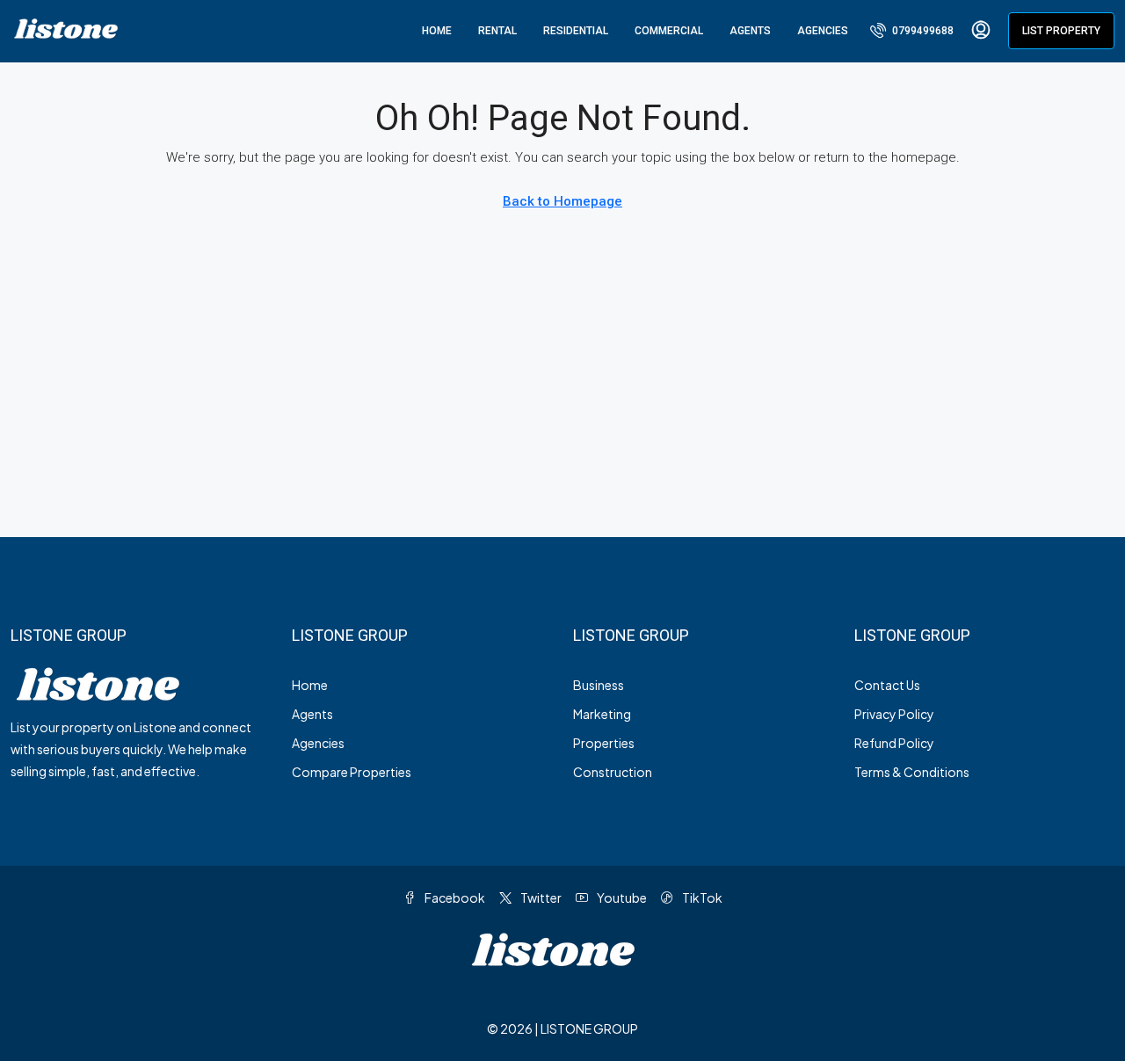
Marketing (602, 714)
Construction (612, 772)
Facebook (454, 897)
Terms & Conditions (911, 772)
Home (437, 31)
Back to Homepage (562, 201)
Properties (604, 743)
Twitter (540, 897)
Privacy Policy (894, 714)
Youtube (621, 897)
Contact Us (887, 685)
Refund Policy (894, 743)
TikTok (701, 897)
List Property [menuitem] (1061, 31)
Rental (497, 31)
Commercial (669, 31)
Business (598, 685)
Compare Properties (351, 772)
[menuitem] (911, 31)
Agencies (822, 31)
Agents (750, 31)
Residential (575, 31)
